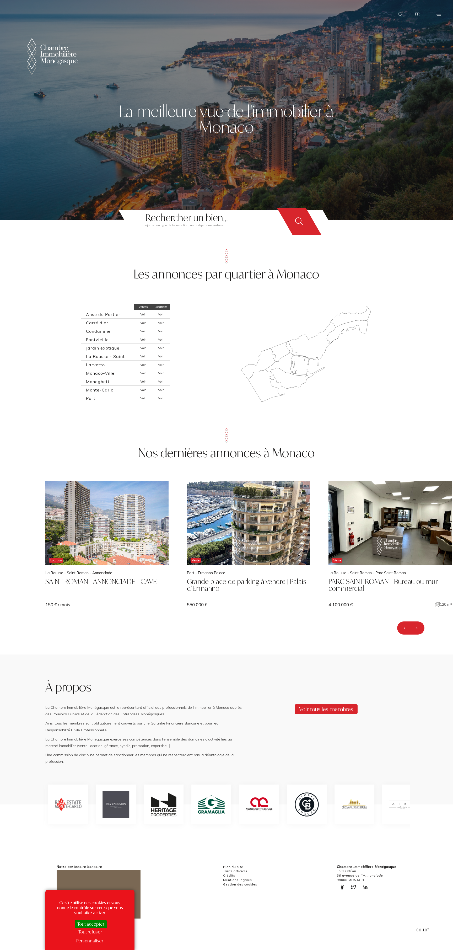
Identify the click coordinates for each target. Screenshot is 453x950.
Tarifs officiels (235, 871)
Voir (143, 314)
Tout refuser (90, 932)
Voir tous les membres (326, 709)
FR (417, 14)
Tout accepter (90, 924)
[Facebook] (343, 887)
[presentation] (405, 628)
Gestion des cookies (240, 884)
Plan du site (233, 867)
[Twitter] (355, 887)
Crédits (229, 875)
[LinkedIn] (366, 887)
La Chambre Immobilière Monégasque (52, 56)
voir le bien (107, 544)
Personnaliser (89, 940)
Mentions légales (237, 880)
